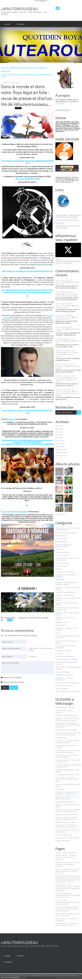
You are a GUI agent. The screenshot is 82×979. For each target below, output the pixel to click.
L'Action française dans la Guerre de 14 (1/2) (67, 637)
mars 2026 (59, 441)
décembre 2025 (61, 449)
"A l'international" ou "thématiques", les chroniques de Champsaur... (65, 857)
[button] (27, 363)
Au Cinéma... (59, 549)
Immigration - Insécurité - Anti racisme (66, 629)
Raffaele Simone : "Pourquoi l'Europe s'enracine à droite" (67, 924)
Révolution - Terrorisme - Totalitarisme (64, 679)
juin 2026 (58, 432)
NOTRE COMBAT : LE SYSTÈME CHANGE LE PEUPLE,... (67, 354)
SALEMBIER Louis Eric (63, 317)
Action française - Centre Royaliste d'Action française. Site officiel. (68, 216)
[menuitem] (7, 24)
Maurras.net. (60, 223)
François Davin (60, 329)
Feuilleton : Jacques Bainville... (66, 592)
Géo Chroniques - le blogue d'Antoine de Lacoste (67, 227)
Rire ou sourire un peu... (64, 685)
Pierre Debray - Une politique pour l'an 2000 (68, 668)
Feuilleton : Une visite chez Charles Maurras (68, 599)
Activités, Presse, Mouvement (66, 533)
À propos (20, 24)
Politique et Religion (62, 672)
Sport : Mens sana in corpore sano (67, 691)
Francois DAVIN (61, 282)
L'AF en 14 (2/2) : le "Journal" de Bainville (66, 642)
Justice (57, 633)
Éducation (59, 569)
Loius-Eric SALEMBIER (63, 392)
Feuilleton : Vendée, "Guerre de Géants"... (66, 604)
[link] (27, 438)
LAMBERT (59, 352)
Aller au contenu (7, 3)
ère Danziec (11, 419)
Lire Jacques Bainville (63, 650)
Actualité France (61, 539)
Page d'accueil (5, 71)
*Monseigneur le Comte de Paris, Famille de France (67, 529)
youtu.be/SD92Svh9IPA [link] (27, 179)
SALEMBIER (59, 341)
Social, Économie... (61, 688)
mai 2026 (58, 435)
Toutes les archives (61, 455)
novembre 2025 (61, 452)
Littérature (59, 653)
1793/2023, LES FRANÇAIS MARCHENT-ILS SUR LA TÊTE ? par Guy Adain (23, 68)
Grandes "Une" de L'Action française (65, 618)
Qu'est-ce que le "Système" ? (66, 853)
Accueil (7, 24)
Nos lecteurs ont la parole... (65, 656)
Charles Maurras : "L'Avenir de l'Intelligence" (66, 919)
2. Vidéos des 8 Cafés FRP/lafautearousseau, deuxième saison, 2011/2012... (67, 895)
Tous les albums (60, 514)
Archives (20, 955)
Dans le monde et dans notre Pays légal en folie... (66, 295)
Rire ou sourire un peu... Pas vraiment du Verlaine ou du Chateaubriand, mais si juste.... (27, 75)
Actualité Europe (61, 536)
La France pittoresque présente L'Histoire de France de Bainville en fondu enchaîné (67, 909)
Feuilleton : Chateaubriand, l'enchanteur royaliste (66, 583)
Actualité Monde (61, 541)
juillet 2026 (59, 429)
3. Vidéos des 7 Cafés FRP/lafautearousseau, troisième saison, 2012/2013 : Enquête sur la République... (67, 887)
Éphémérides (60, 579)
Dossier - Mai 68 (61, 566)
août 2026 (59, 426)
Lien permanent (9, 618)
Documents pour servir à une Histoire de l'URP (67, 559)
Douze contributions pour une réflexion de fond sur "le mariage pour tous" (67, 871)
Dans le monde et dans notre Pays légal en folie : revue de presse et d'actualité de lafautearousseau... (27, 95)
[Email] (57, 8)
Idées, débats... (61, 625)
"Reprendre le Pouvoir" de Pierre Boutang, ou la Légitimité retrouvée (67, 864)
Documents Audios (62, 555)
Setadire (58, 294)
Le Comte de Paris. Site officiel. (66, 220)
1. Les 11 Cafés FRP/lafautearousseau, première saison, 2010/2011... (67, 902)
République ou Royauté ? (64, 675)
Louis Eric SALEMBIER (63, 306)
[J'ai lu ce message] (80, 975)
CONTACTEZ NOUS (62, 110)
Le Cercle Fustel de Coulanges (15, 512)
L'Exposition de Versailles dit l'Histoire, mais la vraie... (68, 915)
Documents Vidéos (62, 563)
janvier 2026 (60, 446)
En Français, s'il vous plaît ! (65, 572)
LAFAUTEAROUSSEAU (19, 8)
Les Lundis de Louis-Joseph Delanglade (65, 646)
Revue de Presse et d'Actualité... (67, 683)
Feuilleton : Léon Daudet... (64, 595)
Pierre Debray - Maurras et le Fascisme (66, 663)
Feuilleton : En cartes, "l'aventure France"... (67, 588)
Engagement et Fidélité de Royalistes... (65, 576)
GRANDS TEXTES (61, 622)
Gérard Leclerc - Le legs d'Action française (67, 613)
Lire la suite (59, 103)
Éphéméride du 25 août (67, 307)
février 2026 (60, 443)
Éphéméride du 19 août (68, 342)
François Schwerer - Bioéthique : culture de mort (67, 609)
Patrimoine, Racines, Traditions (66, 659)
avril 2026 (59, 438)
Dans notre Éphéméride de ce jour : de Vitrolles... (66, 380)
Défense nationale (62, 552)
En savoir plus (15, 977)
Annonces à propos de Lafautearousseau (63, 545)
